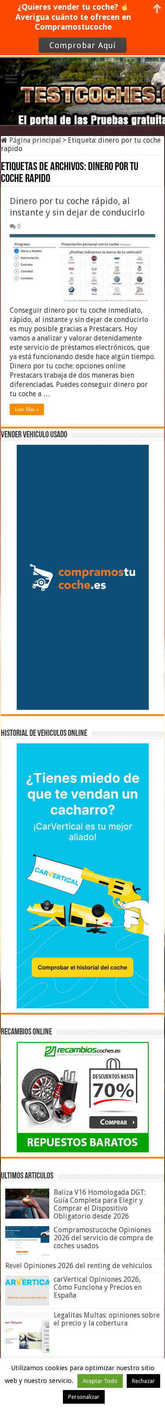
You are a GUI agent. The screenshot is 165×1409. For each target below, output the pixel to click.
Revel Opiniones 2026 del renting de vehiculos (78, 1265)
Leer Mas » (27, 409)
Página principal (34, 140)
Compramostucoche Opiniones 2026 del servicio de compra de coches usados (103, 1238)
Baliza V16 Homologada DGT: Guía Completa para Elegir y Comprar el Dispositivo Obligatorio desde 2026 (100, 1204)
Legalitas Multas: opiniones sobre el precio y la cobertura (107, 1319)
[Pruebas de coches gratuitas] (83, 89)
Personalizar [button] (83, 1397)
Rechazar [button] (143, 1381)
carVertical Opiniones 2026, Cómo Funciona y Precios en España (98, 1287)
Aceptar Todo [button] (100, 1381)
